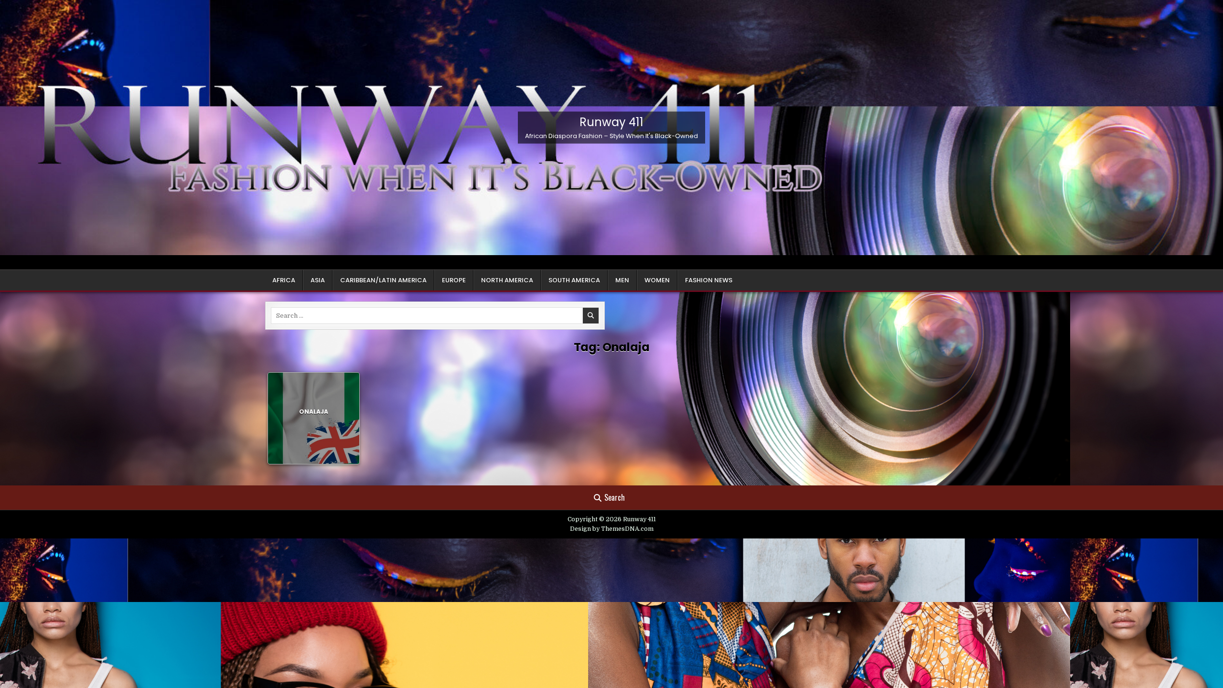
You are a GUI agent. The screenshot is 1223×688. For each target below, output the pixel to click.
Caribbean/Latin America (383, 280)
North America (507, 280)
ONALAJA (313, 412)
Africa (283, 280)
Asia (318, 280)
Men (622, 280)
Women (657, 280)
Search (614, 497)
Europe (454, 280)
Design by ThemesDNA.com (612, 529)
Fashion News (708, 280)
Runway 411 (611, 121)
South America (574, 280)
